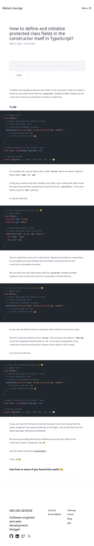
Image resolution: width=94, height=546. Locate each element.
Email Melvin (54, 514)
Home (70, 514)
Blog (69, 518)
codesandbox (40, 451)
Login (19, 75)
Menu (85, 8)
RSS (69, 523)
